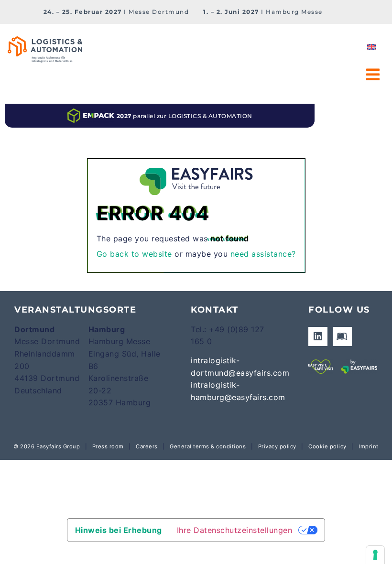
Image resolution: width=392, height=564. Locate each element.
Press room (107, 446)
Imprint (369, 446)
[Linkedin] (317, 336)
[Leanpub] (342, 336)
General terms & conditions (208, 446)
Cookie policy (327, 446)
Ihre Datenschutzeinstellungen (235, 530)
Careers (147, 446)
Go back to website (134, 254)
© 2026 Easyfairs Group (46, 446)
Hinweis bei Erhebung (118, 530)
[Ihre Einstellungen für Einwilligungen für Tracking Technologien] (375, 555)
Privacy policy (277, 446)
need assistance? (263, 254)
